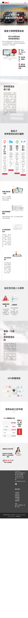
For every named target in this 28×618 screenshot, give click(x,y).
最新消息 (17, 496)
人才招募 (17, 499)
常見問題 (17, 497)
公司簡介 (17, 492)
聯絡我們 (17, 500)
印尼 (18, 506)
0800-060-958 (19, 476)
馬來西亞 (20, 505)
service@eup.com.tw (20, 481)
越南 (16, 505)
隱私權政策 (18, 516)
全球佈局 (17, 494)
